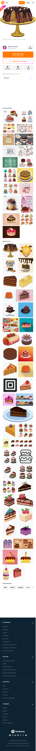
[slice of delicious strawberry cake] (11, 470)
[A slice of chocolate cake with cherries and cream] (21, 622)
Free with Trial (18, 54)
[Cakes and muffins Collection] (11, 140)
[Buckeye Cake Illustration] (11, 215)
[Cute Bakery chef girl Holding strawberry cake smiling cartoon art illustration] (10, 240)
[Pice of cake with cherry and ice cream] (11, 739)
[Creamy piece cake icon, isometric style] (10, 382)
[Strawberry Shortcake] (11, 302)
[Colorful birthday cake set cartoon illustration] (10, 228)
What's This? (18, 74)
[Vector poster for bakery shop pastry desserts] (9, 274)
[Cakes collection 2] (22, 127)
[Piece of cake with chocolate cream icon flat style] (9, 457)
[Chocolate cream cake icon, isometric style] (10, 608)
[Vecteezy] (2, 2)
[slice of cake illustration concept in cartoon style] (24, 562)
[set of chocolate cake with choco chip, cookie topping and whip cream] (14, 637)
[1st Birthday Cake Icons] (10, 187)
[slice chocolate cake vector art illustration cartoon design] (18, 593)
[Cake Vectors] (11, 115)
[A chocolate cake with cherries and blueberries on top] (9, 725)
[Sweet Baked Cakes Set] (25, 200)
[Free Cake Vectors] (10, 176)
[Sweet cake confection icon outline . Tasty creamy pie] (10, 666)
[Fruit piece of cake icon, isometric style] (10, 516)
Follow (30, 48)
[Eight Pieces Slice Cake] (10, 198)
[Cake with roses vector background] (24, 271)
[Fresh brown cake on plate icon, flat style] (24, 381)
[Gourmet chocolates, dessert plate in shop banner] (11, 442)
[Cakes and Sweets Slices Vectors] (11, 578)
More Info (6, 77)
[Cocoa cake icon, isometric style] (9, 484)
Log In (28, 2)
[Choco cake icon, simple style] (10, 548)
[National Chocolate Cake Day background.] (10, 411)
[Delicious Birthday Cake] (26, 141)
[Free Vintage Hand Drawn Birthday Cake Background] (10, 165)
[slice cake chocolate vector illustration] (10, 426)
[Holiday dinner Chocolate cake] (11, 320)
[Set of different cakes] (9, 128)
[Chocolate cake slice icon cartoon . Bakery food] (10, 366)
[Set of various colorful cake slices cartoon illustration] (9, 289)
